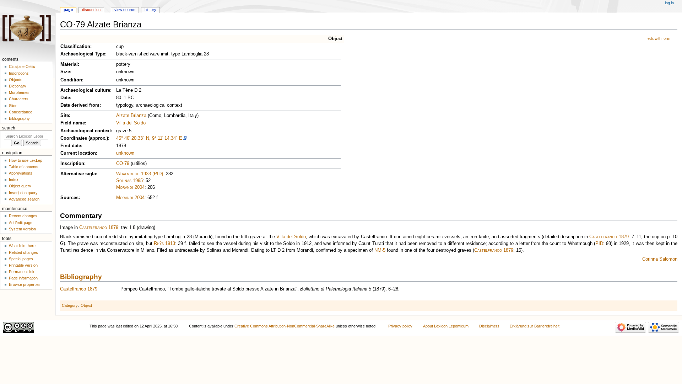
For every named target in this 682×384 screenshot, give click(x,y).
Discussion (91, 9)
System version (22, 229)
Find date (70, 145)
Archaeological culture (85, 90)
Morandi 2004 (130, 187)
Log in (669, 3)
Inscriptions (19, 73)
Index (13, 179)
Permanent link (21, 272)
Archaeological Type (82, 54)
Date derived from (79, 105)
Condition (71, 80)
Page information (23, 278)
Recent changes (23, 216)
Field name (72, 123)
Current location (78, 153)
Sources (69, 197)
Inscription (72, 163)
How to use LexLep (25, 160)
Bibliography (81, 277)
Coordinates (73, 138)
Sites (13, 105)
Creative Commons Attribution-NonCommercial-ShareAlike (284, 326)
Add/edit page (20, 222)
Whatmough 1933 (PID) (139, 173)
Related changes (23, 252)
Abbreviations (20, 173)
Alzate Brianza (131, 115)
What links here (22, 246)
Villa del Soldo (131, 123)
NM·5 (379, 250)
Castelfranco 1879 (98, 227)
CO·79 (122, 163)
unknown (125, 153)
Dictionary (17, 86)
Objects (15, 80)
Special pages (21, 259)
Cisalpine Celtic (22, 66)
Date (65, 97)
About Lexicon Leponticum (446, 326)
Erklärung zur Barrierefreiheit (534, 326)
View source (124, 9)
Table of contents (23, 167)
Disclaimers (489, 326)
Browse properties (24, 284)
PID (599, 243)
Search (8, 128)
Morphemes (19, 92)
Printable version (23, 265)
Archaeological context (85, 130)
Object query (20, 186)
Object (335, 38)
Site (64, 115)
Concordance (20, 112)
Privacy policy (400, 326)
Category (70, 305)
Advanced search (24, 199)
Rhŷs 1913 (164, 243)
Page (68, 9)
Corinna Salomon (659, 259)
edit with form (659, 38)
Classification (75, 46)
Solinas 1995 (129, 180)
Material (69, 64)
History (150, 9)
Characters (18, 99)
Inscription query (23, 193)
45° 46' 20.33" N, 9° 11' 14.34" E (149, 138)
